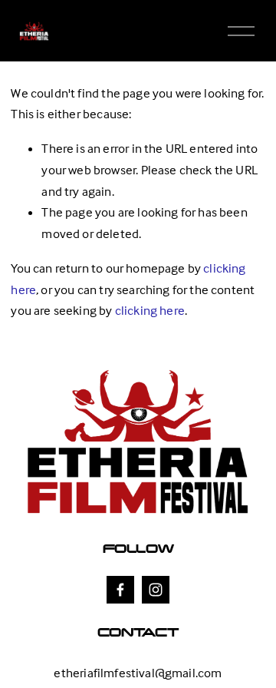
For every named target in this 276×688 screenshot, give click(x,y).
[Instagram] (155, 590)
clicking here (150, 311)
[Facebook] (120, 590)
